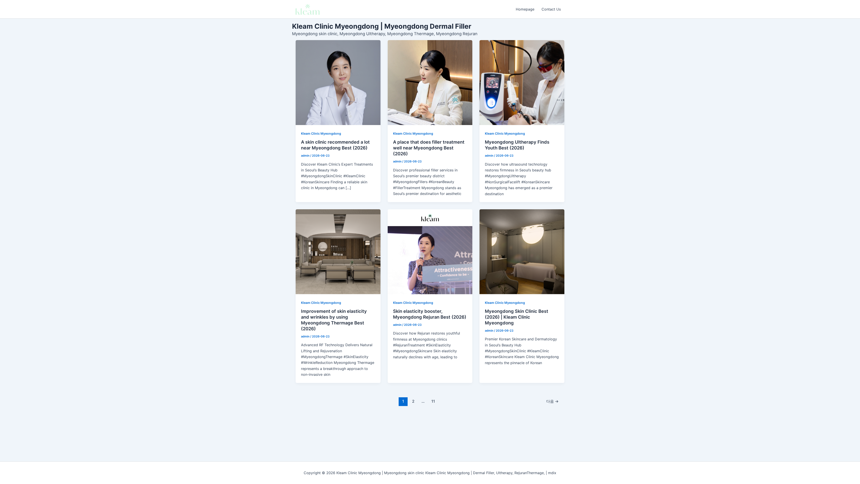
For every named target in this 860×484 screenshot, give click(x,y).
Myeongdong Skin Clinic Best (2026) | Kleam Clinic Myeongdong (516, 317)
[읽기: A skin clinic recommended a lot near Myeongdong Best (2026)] (338, 82)
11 (433, 401)
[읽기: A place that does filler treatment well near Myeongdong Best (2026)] (430, 82)
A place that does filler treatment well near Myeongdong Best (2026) (428, 147)
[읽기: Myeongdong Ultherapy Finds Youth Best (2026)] (521, 82)
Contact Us (551, 9)
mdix (552, 473)
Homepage (525, 9)
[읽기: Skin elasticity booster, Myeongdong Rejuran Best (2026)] (430, 251)
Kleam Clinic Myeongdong (321, 133)
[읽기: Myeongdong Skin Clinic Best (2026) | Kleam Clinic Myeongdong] (521, 251)
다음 (552, 401)
